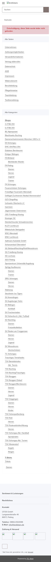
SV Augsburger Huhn (13, 301)
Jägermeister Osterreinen (15, 211)
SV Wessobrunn (11, 346)
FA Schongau (10, 184)
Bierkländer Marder (16, 162)
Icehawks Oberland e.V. (15, 203)
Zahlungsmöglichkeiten (14, 52)
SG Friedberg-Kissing (14, 252)
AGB (7, 71)
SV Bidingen (10, 305)
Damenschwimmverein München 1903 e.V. (22, 139)
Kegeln (11, 448)
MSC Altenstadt (11, 233)
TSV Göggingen (11, 399)
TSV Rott (8, 418)
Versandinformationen (14, 57)
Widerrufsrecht (11, 81)
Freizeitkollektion (15, 327)
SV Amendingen (11, 297)
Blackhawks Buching (13, 135)
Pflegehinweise (11, 90)
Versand (30, 552)
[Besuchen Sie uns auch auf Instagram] (4, 546)
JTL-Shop (30, 559)
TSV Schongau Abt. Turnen (16, 440)
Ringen (11, 452)
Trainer (11, 180)
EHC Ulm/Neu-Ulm (12, 147)
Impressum (9, 76)
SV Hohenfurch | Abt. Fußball (17, 316)
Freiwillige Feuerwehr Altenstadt (18, 192)
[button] (38, 2)
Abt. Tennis (12, 365)
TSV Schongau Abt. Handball (17, 433)
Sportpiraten (13, 437)
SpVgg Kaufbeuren (13, 267)
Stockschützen (14, 350)
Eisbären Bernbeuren (14, 150)
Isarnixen (9, 207)
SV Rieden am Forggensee (16, 331)
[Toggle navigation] (3, 2)
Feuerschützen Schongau (15, 188)
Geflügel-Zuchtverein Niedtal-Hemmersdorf (23, 196)
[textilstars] (12, 3)
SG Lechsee (10, 256)
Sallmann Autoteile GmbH (15, 241)
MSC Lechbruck (11, 237)
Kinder (10, 410)
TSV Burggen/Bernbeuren (15, 384)
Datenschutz (10, 66)
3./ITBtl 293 (10, 124)
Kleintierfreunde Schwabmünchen (19, 222)
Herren (11, 173)
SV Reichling (10, 320)
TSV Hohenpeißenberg (14, 414)
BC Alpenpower (11, 132)
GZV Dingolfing (11, 199)
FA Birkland (9, 158)
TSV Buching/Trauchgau (15, 373)
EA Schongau (10, 143)
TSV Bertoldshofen (13, 361)
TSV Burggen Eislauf (13, 380)
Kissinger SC (10, 218)
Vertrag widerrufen (12, 62)
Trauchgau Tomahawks (14, 358)
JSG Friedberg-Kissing (14, 214)
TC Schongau (10, 354)
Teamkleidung (10, 95)
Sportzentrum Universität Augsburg (19, 263)
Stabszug (9, 290)
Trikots (7, 461)
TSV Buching (10, 369)
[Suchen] (46, 9)
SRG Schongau (11, 278)
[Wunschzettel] (42, 2)
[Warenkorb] (46, 2)
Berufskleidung (11, 86)
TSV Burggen (10, 376)
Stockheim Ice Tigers (13, 293)
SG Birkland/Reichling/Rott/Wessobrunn (21, 248)
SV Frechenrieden (12, 312)
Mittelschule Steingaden (15, 229)
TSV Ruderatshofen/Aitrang (16, 425)
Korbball (11, 309)
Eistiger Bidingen (12, 154)
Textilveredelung (11, 100)
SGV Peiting (10, 260)
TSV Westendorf (12, 444)
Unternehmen (10, 47)
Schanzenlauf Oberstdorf (15, 245)
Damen (11, 169)
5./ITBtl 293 (10, 128)
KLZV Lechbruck (12, 226)
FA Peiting (9, 165)
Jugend (11, 177)
